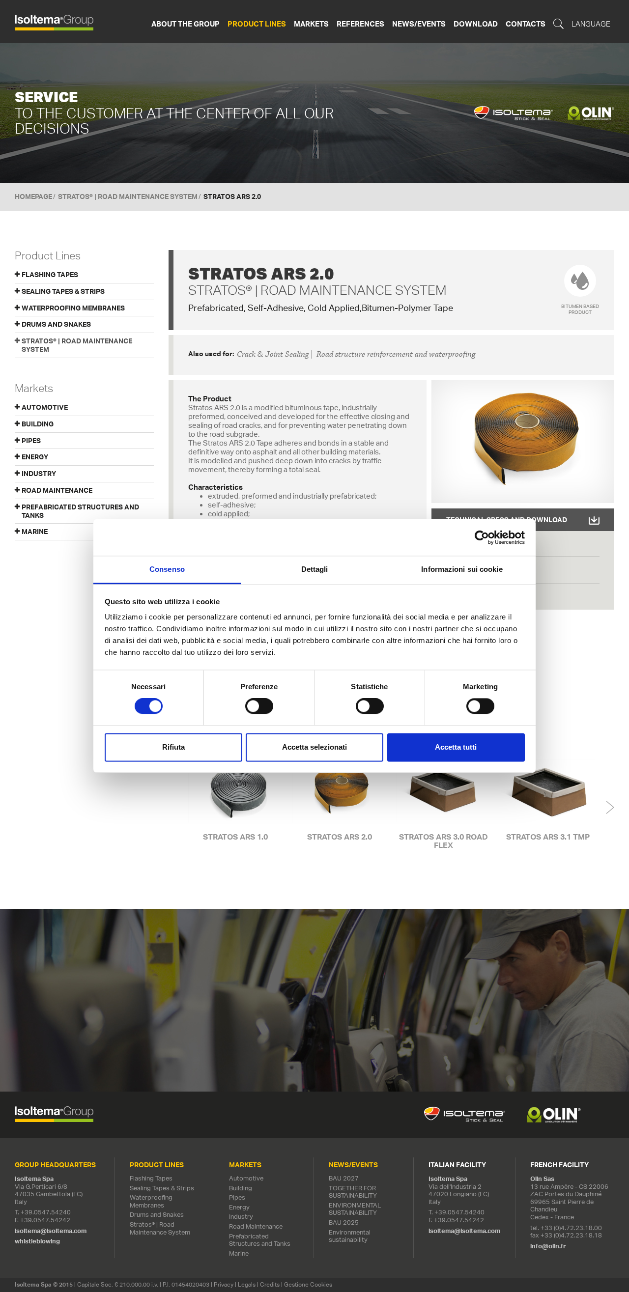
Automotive (246, 1178)
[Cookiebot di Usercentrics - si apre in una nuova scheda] (482, 537)
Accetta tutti (456, 747)
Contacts (525, 24)
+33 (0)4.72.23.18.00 (571, 1228)
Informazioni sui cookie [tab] (461, 569)
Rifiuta (173, 747)
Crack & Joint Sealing (273, 354)
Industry (241, 1216)
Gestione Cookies (308, 1284)
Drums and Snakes (56, 324)
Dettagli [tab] (314, 569)
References (360, 24)
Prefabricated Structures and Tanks (259, 1240)
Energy (239, 1207)
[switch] (259, 706)
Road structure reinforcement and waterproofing (395, 354)
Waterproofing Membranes (73, 308)
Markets (311, 24)
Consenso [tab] (167, 569)
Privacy (223, 1284)
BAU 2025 (344, 1222)
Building (240, 1188)
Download (476, 24)
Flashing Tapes (50, 275)
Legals (247, 1284)
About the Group (185, 24)
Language (591, 24)
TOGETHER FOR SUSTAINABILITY (353, 1192)
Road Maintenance (256, 1226)
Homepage (33, 196)
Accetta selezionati (314, 747)
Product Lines (257, 24)
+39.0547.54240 (46, 1212)
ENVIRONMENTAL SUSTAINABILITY (355, 1209)
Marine (239, 1253)
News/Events (419, 24)
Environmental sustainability (350, 1236)
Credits (270, 1284)
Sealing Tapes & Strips (63, 291)
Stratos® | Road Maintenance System (128, 196)
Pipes (237, 1197)
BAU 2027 (344, 1178)
